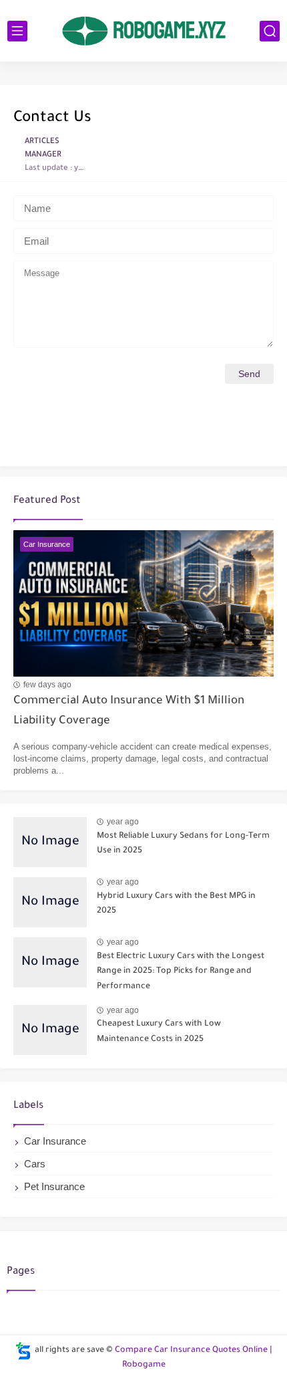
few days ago (47, 684)
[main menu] (17, 31)
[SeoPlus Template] (23, 1351)
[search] (270, 31)
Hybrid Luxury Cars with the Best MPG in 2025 (176, 904)
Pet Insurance (54, 1186)
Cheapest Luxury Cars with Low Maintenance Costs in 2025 (159, 1032)
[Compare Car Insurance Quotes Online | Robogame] (143, 30)
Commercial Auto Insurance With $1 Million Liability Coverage (128, 711)
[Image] (50, 842)
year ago (123, 821)
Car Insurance (55, 1141)
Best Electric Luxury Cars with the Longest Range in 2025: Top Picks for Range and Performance (180, 972)
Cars (34, 1163)
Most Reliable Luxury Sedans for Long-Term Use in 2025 (183, 844)
